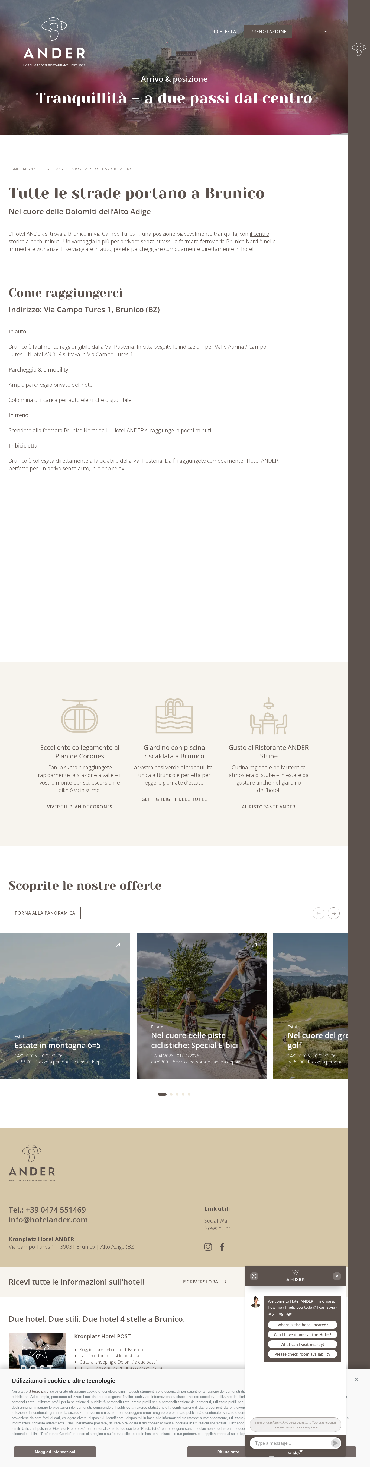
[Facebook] (222, 1247)
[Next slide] (334, 913)
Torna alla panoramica (44, 913)
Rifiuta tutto (228, 1452)
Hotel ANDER (45, 354)
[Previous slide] (318, 913)
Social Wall (217, 1220)
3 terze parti (39, 1391)
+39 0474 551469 (56, 1209)
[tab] (162, 1094)
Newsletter (217, 1228)
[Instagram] (208, 1247)
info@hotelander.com (48, 1219)
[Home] (359, 49)
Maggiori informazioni (55, 1452)
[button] (356, 1379)
